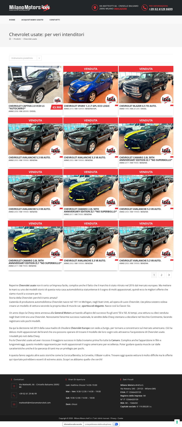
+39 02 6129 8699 (161, 9)
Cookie (120, 418)
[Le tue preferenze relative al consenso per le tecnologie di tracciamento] (177, 422)
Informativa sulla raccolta (73, 424)
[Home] (10, 39)
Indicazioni (120, 8)
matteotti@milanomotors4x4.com (35, 402)
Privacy (113, 418)
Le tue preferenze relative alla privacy (98, 424)
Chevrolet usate (30, 39)
